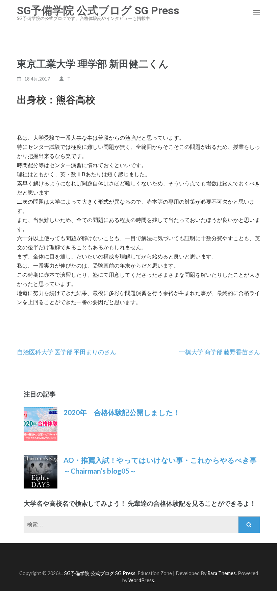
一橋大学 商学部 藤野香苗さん (219, 352)
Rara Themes (221, 573)
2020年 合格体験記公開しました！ (122, 412)
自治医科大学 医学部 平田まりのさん (66, 352)
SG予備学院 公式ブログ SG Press (98, 10)
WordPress (141, 580)
